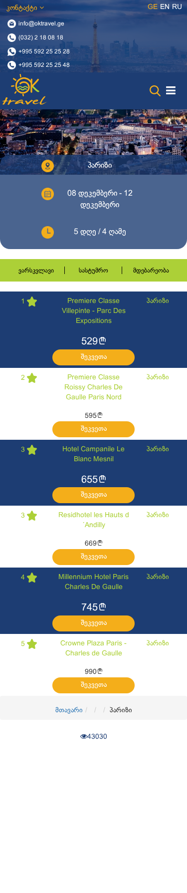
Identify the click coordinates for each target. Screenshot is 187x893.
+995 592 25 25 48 (44, 65)
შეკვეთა (94, 357)
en (165, 7)
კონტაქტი (22, 8)
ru (177, 7)
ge (153, 7)
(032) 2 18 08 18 (40, 37)
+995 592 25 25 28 (44, 51)
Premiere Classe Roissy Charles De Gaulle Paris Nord (93, 387)
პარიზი (158, 301)
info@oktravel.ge (41, 24)
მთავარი (69, 710)
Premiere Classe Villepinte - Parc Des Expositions (94, 311)
